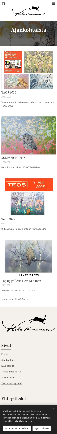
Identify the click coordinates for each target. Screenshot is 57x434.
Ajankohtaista (8, 360)
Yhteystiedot (8, 377)
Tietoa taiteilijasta (11, 371)
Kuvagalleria (7, 365)
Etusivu (5, 354)
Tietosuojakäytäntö (11, 383)
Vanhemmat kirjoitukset (13, 299)
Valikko (53, 3)
